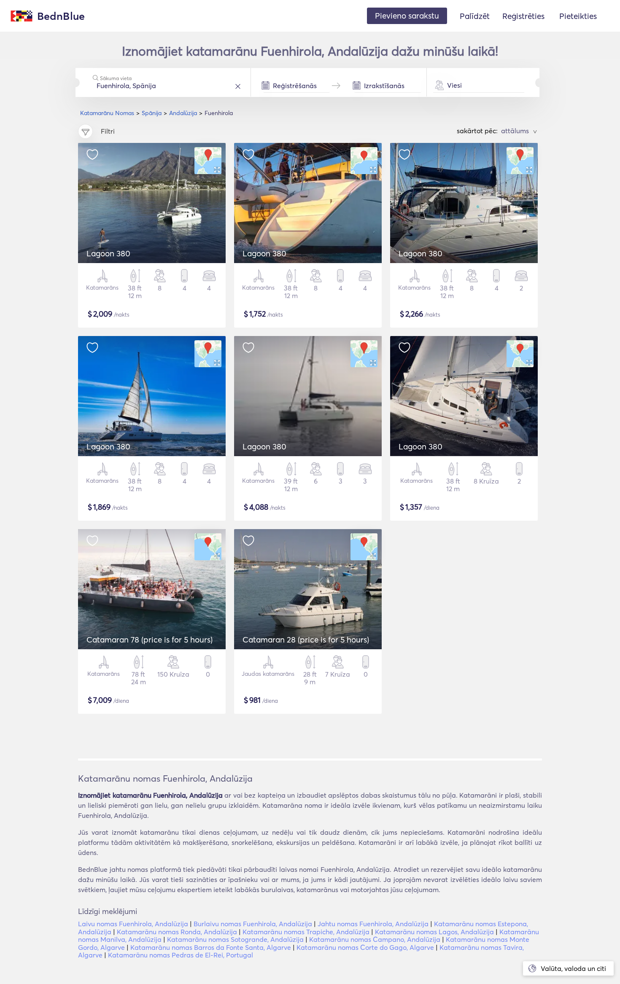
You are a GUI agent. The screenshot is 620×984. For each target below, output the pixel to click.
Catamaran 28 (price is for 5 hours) (306, 639)
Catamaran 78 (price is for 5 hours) (149, 639)
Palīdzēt (475, 16)
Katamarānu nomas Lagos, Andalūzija (434, 932)
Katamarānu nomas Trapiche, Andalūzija (306, 932)
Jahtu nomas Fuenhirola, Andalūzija (373, 923)
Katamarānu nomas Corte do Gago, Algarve (365, 947)
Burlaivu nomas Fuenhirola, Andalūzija (253, 923)
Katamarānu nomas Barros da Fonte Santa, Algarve (210, 947)
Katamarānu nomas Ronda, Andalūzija (177, 932)
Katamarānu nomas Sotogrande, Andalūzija (235, 939)
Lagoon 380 (108, 253)
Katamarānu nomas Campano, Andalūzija (374, 939)
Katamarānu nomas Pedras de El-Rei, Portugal (180, 955)
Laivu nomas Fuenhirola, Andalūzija (133, 923)
